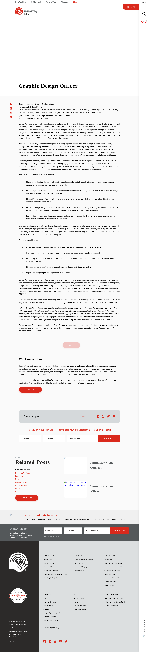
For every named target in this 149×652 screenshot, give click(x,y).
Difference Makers (22, 485)
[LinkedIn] (50, 641)
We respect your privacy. (52, 536)
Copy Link (84, 416)
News (17, 479)
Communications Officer (101, 489)
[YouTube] (60, 641)
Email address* (74, 438)
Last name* (49, 438)
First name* (25, 438)
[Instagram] (55, 641)
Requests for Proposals (24, 473)
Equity (17, 488)
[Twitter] (66, 641)
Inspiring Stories (21, 476)
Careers (18, 491)
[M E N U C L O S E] (144, 6)
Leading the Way (21, 482)
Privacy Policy (13, 636)
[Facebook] (44, 641)
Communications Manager (101, 465)
